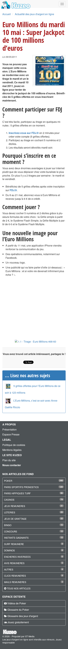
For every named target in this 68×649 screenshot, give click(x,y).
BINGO (7, 525)
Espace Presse (10, 434)
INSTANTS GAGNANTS (16, 537)
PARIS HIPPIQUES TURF (17, 493)
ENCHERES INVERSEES (17, 556)
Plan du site (9, 460)
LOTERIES (9, 512)
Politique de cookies (13, 445)
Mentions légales (12, 450)
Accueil (6, 14)
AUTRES (8, 569)
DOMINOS (9, 550)
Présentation (9, 429)
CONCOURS (10, 531)
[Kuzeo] (15, 4)
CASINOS (9, 499)
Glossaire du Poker (18, 609)
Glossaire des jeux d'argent (22, 616)
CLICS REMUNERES (15, 575)
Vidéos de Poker (16, 603)
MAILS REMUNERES (15, 582)
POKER (8, 480)
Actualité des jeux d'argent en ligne (34, 14)
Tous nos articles (19, 588)
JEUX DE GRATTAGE (15, 518)
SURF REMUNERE (14, 544)
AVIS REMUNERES (14, 563)
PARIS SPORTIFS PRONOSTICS (21, 487)
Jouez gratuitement (18, 622)
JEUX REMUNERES (14, 506)
